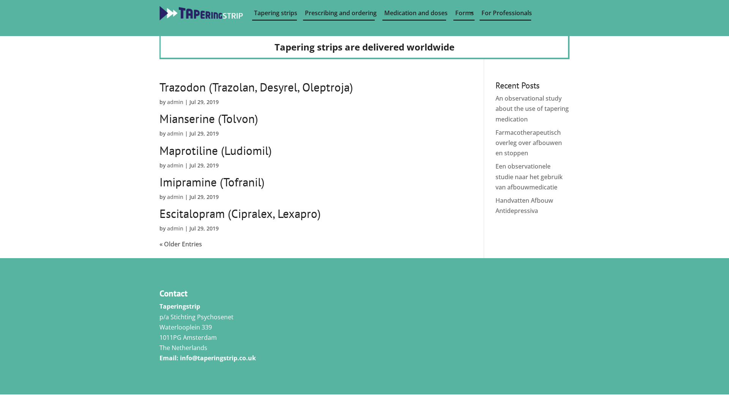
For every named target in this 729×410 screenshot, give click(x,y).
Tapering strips (275, 13)
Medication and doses (415, 13)
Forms (464, 13)
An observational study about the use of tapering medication (532, 108)
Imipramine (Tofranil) (212, 182)
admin (175, 102)
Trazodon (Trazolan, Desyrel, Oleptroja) (256, 87)
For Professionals (506, 13)
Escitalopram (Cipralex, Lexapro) (240, 213)
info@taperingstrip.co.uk (218, 358)
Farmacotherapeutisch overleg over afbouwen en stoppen (528, 142)
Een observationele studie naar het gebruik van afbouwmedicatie (529, 176)
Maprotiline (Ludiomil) (215, 150)
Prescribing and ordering (340, 13)
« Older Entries (180, 244)
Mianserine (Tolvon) (208, 118)
